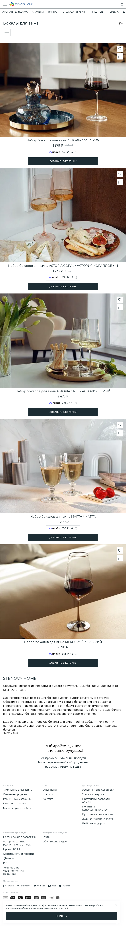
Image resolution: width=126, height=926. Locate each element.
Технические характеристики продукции (13, 870)
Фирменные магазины (18, 789)
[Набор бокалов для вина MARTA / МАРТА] (63, 466)
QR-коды (8, 858)
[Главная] (58, 4)
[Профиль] (116, 4)
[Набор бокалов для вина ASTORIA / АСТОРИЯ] (63, 90)
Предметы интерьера (104, 11)
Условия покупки (93, 794)
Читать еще (10, 732)
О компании (50, 789)
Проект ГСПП (11, 849)
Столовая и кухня (74, 11)
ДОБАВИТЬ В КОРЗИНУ (63, 161)
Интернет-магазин (15, 803)
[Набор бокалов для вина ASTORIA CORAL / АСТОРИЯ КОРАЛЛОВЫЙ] (63, 215)
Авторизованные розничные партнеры (17, 843)
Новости (48, 794)
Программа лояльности (97, 814)
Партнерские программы (19, 837)
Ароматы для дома (15, 11)
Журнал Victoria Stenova (97, 818)
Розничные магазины (17, 799)
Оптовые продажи (15, 794)
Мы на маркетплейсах (17, 808)
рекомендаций (60, 908)
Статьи (47, 837)
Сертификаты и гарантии (19, 853)
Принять (61, 915)
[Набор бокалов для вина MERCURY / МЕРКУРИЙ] (63, 591)
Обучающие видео (55, 841)
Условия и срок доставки (98, 789)
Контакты (49, 799)
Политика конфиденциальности (96, 808)
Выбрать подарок (93, 823)
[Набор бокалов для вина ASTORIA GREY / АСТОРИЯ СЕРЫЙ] (63, 340)
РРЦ (5, 863)
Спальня (38, 11)
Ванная (53, 11)
